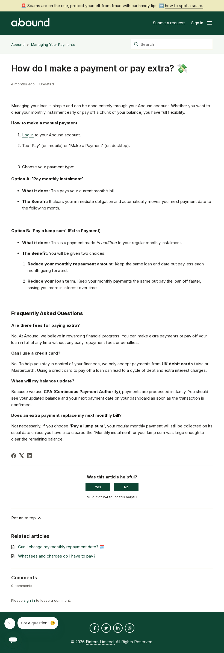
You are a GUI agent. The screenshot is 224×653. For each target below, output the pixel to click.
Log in (28, 134)
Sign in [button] (197, 22)
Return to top (24, 517)
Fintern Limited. (100, 641)
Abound (18, 44)
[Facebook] (13, 455)
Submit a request (169, 22)
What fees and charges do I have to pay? (56, 556)
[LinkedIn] (29, 455)
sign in (29, 600)
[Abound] (30, 23)
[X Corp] (21, 455)
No (126, 487)
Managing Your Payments (53, 44)
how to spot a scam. (184, 5)
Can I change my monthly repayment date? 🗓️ (61, 546)
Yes (98, 487)
